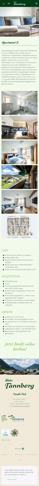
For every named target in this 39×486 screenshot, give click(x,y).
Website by (18, 448)
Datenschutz (32, 454)
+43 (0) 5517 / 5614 (22, 404)
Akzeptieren (12, 479)
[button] (37, 3)
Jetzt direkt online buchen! (19, 346)
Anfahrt (5, 454)
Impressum (18, 454)
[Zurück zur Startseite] (20, 3)
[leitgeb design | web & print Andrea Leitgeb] (23, 448)
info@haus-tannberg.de (22, 406)
